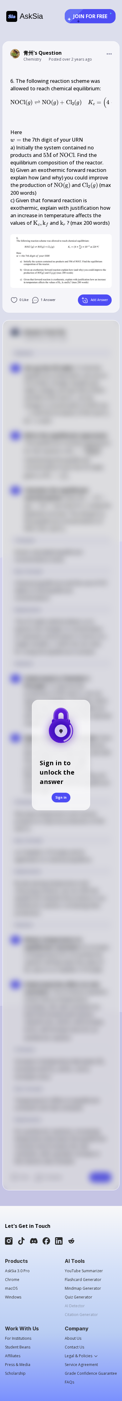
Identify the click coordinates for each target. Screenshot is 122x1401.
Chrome (12, 1279)
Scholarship (15, 1373)
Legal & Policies (78, 1355)
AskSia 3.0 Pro (17, 1270)
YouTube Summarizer (84, 1270)
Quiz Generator (78, 1297)
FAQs (69, 1382)
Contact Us (74, 1347)
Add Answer (99, 300)
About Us (73, 1338)
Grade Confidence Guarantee (91, 1373)
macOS (11, 1288)
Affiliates (12, 1355)
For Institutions (18, 1338)
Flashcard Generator (83, 1279)
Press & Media (17, 1364)
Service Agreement (81, 1364)
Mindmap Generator (83, 1288)
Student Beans (17, 1347)
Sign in (61, 797)
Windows (13, 1297)
